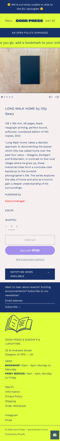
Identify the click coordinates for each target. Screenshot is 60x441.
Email (8, 420)
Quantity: (11, 219)
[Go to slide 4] (9, 97)
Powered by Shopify (15, 434)
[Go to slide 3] (7, 97)
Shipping (10, 401)
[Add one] (17, 226)
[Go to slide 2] (4, 97)
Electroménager (15, 201)
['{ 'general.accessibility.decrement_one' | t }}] (6, 226)
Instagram (11, 415)
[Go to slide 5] (12, 97)
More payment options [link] (30, 259)
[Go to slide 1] (2, 97)
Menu (8, 20)
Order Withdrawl (15, 405)
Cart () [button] (50, 20)
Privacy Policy (13, 396)
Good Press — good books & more (30, 429)
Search (9, 386)
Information (12, 391)
